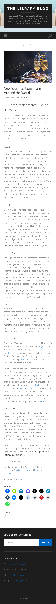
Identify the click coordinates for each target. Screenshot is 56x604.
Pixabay (21, 479)
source (41, 401)
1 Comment (22, 97)
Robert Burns (26, 359)
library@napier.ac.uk (19, 564)
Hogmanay (43, 346)
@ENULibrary (18, 575)
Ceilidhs (7, 353)
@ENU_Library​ (20, 580)
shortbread (39, 385)
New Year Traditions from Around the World (22, 90)
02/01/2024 (9, 97)
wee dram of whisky (27, 388)
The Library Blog (28, 8)
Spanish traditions (22, 470)
